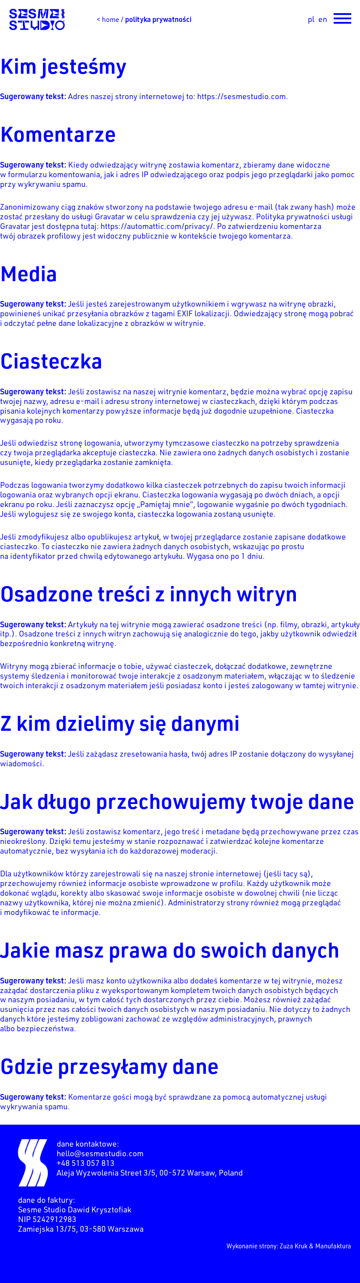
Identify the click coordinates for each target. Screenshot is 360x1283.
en (322, 19)
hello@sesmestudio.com (100, 1153)
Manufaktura (333, 1246)
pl (311, 19)
